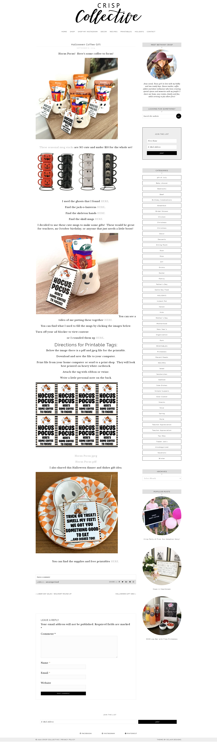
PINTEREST (131, 733)
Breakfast (161, 205)
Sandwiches (161, 374)
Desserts (162, 239)
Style (161, 419)
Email (45, 673)
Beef (162, 194)
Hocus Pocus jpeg (86, 456)
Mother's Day (162, 318)
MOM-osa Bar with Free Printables (162, 639)
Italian (162, 307)
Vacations (162, 453)
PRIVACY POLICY (68, 739)
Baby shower (162, 183)
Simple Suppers (162, 391)
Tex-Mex (162, 436)
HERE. (101, 213)
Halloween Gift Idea (125, 594)
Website (46, 683)
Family (162, 279)
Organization (162, 335)
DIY (161, 262)
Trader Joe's (162, 441)
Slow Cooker (162, 397)
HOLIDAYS (161, 295)
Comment (48, 634)
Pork (162, 340)
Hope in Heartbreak (162, 589)
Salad (161, 368)
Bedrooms (161, 189)
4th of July (162, 177)
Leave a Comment (43, 577)
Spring (162, 413)
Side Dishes (161, 385)
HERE (104, 201)
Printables (162, 352)
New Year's (162, 329)
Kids (162, 312)
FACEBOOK (86, 733)
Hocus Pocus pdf (86, 461)
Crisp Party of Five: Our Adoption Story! (162, 539)
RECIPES (162, 363)
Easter (162, 273)
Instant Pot (162, 301)
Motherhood (162, 323)
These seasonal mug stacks (56, 147)
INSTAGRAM (109, 733)
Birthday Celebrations (162, 200)
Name (45, 663)
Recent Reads (162, 357)
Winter (162, 458)
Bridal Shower (162, 211)
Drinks (162, 267)
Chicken (162, 217)
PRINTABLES (162, 346)
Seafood (162, 380)
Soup (162, 408)
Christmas (162, 222)
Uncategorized (52, 582)
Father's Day (162, 284)
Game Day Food (162, 290)
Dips (162, 250)
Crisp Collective (108, 13)
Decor (162, 234)
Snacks (162, 402)
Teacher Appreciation (162, 425)
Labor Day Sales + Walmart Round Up (54, 594)
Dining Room (162, 245)
